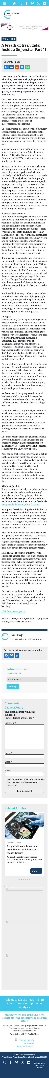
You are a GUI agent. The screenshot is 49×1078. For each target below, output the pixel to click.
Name (8, 753)
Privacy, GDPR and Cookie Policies (39, 1065)
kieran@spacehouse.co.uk (24, 1031)
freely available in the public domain (20, 504)
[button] (19, 879)
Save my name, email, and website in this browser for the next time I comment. (26, 782)
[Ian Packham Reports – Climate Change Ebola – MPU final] (24, 937)
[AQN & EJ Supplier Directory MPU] (24, 903)
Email (8, 762)
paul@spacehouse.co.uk (35, 1025)
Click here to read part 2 (13, 611)
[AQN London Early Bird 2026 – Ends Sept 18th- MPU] (24, 970)
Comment (10, 723)
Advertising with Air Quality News (24, 1034)
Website (9, 770)
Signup (12, 686)
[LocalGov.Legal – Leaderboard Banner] (24, 27)
